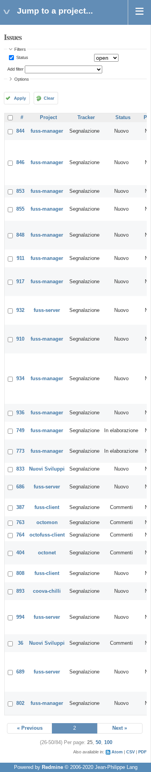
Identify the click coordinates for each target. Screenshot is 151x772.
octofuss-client (47, 535)
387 (20, 507)
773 (20, 451)
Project (48, 117)
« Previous (30, 728)
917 (20, 281)
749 (20, 430)
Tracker (86, 117)
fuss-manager (47, 131)
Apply (20, 98)
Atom (117, 751)
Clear (49, 98)
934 (20, 378)
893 (20, 591)
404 (20, 553)
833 (20, 469)
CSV (130, 751)
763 (20, 522)
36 (20, 643)
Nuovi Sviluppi (47, 469)
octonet (47, 553)
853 (20, 191)
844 (20, 131)
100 (108, 742)
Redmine (52, 767)
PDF (142, 751)
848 (20, 235)
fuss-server (47, 310)
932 (20, 310)
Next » (119, 728)
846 (20, 162)
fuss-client (46, 507)
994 (20, 617)
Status (21, 57)
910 (20, 339)
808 (20, 573)
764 (20, 535)
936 (20, 412)
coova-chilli (47, 591)
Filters (20, 49)
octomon (47, 522)
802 (20, 703)
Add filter (15, 69)
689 (20, 672)
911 (20, 258)
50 (98, 742)
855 (20, 209)
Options (21, 79)
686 (20, 487)
